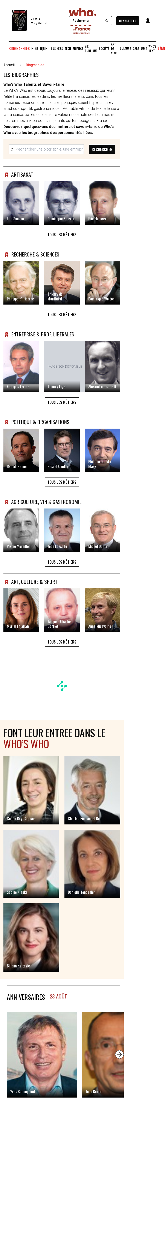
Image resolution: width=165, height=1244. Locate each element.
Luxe (144, 48)
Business (56, 48)
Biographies (19, 48)
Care (136, 48)
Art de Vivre (114, 48)
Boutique (39, 48)
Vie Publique (91, 48)
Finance (78, 48)
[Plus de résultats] (119, 1054)
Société (104, 48)
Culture (125, 48)
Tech (67, 48)
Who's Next (152, 48)
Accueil (9, 65)
